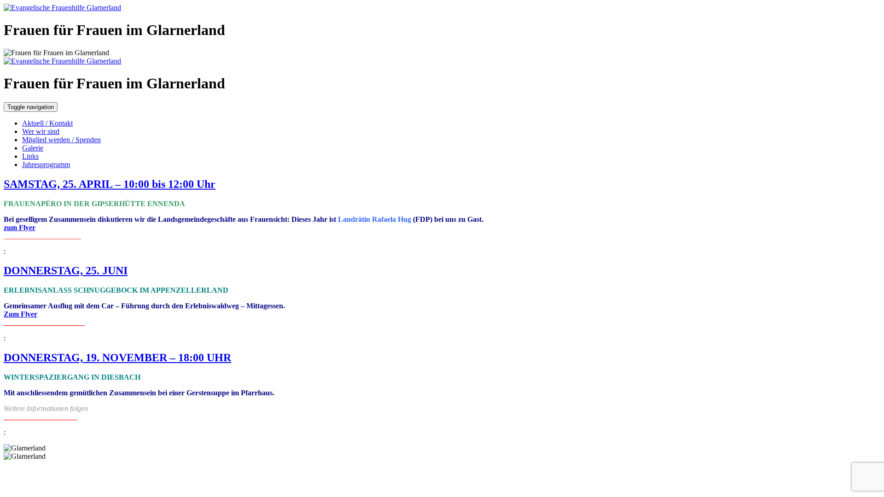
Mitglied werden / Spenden (61, 140)
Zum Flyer (20, 314)
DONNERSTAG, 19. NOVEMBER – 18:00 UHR (117, 358)
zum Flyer (19, 227)
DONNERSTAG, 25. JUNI (66, 271)
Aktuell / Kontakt (47, 123)
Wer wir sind (40, 131)
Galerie (32, 148)
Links (30, 156)
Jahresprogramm (46, 164)
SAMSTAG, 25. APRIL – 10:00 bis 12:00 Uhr (109, 184)
